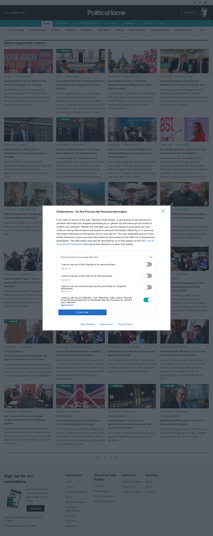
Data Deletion (88, 324)
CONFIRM (82, 312)
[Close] (164, 212)
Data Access (106, 324)
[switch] (147, 264)
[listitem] (106, 257)
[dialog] (106, 268)
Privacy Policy (125, 324)
